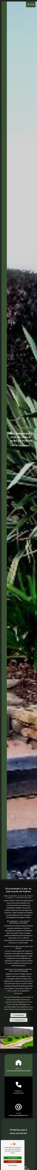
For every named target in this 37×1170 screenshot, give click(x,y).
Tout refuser (13, 1162)
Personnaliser (12, 1165)
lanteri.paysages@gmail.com (18, 1115)
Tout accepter (12, 1158)
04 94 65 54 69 (18, 1093)
